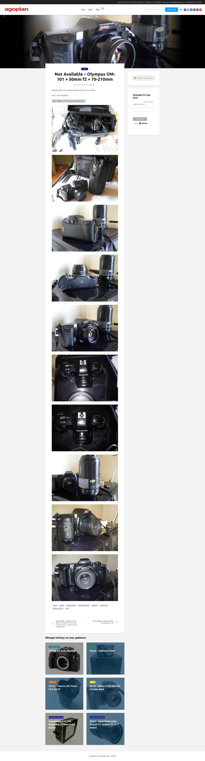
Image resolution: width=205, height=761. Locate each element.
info (83, 10)
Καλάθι (199, 2)
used (90, 10)
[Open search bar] (103, 8)
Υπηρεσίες (149, 2)
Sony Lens (52, 682)
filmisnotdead (71, 605)
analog (61, 605)
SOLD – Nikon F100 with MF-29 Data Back (105, 687)
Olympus (84, 69)
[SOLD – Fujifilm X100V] (105, 658)
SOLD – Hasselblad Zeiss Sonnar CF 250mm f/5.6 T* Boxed (104, 724)
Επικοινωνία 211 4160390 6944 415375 (131, 2)
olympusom (104, 605)
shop (98, 10)
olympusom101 (58, 608)
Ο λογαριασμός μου (190, 2)
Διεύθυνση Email (139, 104)
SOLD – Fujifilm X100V (102, 650)
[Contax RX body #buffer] (64, 658)
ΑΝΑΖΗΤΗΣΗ (171, 9)
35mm (55, 605)
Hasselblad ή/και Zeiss (56, 717)
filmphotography (83, 605)
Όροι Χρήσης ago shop (177, 2)
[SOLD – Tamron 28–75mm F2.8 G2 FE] (64, 693)
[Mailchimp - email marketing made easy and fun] (140, 123)
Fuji (92, 647)
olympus (95, 605)
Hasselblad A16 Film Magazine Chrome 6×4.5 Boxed (62, 724)
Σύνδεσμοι (165, 2)
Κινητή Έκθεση (157, 2)
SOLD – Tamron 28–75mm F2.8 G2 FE (63, 687)
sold (67, 608)
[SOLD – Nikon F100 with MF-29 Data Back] (105, 693)
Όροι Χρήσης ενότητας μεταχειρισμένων (68, 101)
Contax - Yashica (54, 647)
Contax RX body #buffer (62, 650)
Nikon (92, 682)
